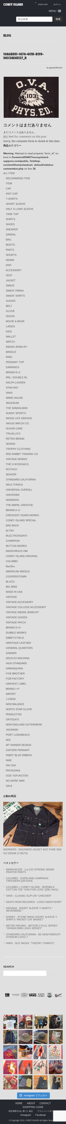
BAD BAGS (12, 525)
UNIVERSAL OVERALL (19, 489)
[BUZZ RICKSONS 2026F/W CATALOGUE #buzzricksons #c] (56, 1037)
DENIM (10, 260)
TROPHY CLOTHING (18, 448)
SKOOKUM (12, 402)
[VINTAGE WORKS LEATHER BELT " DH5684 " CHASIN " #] (26, 1052)
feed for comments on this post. (25, 136)
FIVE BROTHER (15, 673)
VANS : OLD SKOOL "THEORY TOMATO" (30, 943)
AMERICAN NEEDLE (18, 571)
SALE (9, 785)
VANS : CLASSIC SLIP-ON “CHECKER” (29, 895)
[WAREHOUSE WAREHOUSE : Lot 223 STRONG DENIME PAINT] (56, 1082)
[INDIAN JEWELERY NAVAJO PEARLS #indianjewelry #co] (10, 1082)
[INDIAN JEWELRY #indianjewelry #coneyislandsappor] (10, 1067)
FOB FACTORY (15, 678)
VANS (9, 392)
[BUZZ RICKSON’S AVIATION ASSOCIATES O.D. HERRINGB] (26, 1037)
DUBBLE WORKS (16, 632)
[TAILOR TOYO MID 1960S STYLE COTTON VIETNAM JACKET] (56, 1022)
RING (9, 357)
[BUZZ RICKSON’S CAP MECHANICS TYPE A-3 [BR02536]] (41, 1037)
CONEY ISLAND (13, 5)
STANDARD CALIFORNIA (21, 479)
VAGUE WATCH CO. (18, 423)
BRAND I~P (12, 688)
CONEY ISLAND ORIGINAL (22, 556)
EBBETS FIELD (15, 637)
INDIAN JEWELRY (16, 346)
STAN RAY (12, 387)
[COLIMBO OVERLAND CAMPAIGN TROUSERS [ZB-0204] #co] (26, 1082)
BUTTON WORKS (16, 545)
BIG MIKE (11, 586)
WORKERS (12, 499)
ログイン (57, 4)
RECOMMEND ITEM (18, 178)
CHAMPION (13, 540)
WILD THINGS (14, 484)
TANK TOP (12, 214)
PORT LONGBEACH (18, 734)
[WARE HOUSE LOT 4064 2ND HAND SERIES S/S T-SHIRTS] (10, 1052)
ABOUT (31, 1103)
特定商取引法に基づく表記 (21, 1111)
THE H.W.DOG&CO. (17, 464)
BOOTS (10, 244)
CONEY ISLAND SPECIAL (21, 520)
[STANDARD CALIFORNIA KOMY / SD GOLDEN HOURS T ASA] (10, 1022)
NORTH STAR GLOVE (19, 709)
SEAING (10, 443)
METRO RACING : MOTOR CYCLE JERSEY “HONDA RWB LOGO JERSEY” (32, 927)
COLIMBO (12, 561)
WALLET (11, 336)
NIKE (9, 760)
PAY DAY (11, 765)
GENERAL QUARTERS (19, 648)
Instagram (25, 1115)
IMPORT (11, 693)
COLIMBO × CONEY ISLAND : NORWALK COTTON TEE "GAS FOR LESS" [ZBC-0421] (32, 888)
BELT (9, 305)
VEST (9, 275)
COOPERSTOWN (16, 576)
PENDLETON (13, 714)
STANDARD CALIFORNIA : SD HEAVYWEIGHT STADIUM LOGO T (33, 935)
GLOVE (10, 311)
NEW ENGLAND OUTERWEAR (24, 724)
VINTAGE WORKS (16, 459)
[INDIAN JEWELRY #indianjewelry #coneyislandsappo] (41, 1052)
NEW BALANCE (15, 704)
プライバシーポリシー (47, 1111)
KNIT (9, 265)
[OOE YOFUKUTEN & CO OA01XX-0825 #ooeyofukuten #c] (41, 1082)
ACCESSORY (13, 270)
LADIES (10, 326)
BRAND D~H (13, 627)
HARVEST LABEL (16, 683)
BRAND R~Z (13, 372)
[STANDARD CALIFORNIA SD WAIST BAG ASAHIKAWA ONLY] (41, 1022)
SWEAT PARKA (15, 290)
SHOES (10, 224)
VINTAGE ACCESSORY (19, 602)
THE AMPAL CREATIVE (19, 505)
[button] (52, 11)
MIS (8, 739)
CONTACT (45, 1103)
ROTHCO (11, 469)
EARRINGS (12, 367)
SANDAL (11, 234)
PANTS (10, 249)
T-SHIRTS (12, 198)
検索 (58, 19)
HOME (19, 1103)
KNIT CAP (12, 193)
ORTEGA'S (12, 719)
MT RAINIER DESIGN (18, 744)
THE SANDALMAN (16, 408)
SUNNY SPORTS (16, 413)
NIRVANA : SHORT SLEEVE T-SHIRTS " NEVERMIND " (29, 909)
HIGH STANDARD (16, 663)
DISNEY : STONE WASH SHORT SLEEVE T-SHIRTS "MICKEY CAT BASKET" (32, 918)
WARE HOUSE (14, 397)
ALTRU (10, 530)
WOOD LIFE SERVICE (19, 418)
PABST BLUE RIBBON (19, 755)
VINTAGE (11, 596)
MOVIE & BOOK (15, 321)
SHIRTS (10, 219)
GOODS (10, 300)
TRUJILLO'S (13, 433)
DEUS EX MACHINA (17, 658)
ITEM (9, 183)
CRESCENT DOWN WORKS (22, 515)
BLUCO (10, 581)
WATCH (10, 341)
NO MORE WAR (15, 780)
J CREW (11, 699)
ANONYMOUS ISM (17, 551)
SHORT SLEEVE (15, 203)
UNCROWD (12, 494)
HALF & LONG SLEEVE (19, 208)
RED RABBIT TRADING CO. (22, 454)
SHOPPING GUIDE (33, 1107)
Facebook (40, 1115)
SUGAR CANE (14, 428)
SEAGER (11, 474)
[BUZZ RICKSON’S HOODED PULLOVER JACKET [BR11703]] (10, 1037)
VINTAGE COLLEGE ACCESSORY (26, 607)
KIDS (9, 331)
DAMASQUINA (14, 668)
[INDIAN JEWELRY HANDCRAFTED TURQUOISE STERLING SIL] (26, 1067)
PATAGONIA (13, 770)
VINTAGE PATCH (16, 622)
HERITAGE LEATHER (18, 642)
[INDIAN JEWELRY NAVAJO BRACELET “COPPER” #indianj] (56, 1067)
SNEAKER (12, 229)
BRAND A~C (13, 510)
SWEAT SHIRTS (15, 295)
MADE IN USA (14, 591)
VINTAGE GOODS (16, 617)
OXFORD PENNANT (18, 750)
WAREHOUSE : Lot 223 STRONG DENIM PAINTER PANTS (30, 870)
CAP (8, 188)
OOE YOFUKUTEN (17, 775)
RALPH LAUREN (15, 382)
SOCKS (10, 316)
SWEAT (10, 285)
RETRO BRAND (15, 438)
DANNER (11, 653)
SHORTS (11, 254)
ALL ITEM (9, 173)
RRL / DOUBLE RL (16, 377)
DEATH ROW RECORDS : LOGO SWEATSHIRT (34, 901)
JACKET (11, 280)
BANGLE (11, 351)
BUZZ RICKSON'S (16, 535)
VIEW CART (41, 3)
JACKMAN (12, 729)
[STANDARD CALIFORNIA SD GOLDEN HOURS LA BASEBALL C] (26, 1022)
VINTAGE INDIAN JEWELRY (22, 612)
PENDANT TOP (15, 362)
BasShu (10, 566)
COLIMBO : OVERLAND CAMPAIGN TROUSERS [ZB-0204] (27, 879)
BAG (8, 239)
